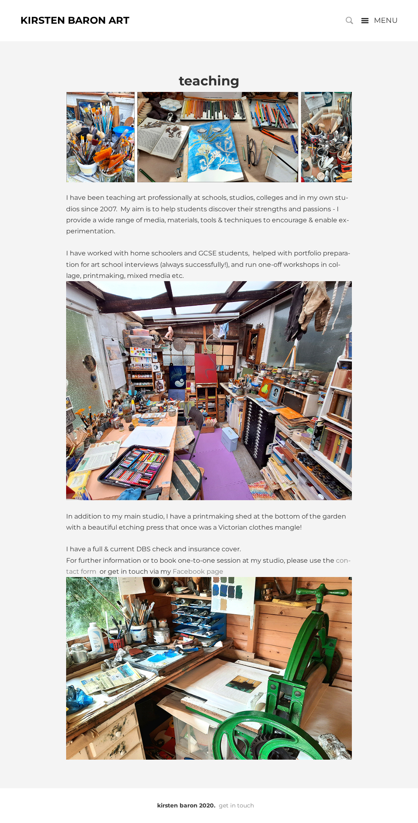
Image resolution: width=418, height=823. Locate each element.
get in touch (236, 805)
